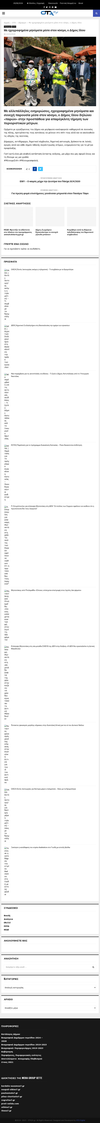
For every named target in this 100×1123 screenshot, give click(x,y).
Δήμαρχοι (8, 26)
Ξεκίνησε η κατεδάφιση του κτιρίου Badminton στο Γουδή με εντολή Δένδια (40, 847)
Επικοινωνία (53, 3)
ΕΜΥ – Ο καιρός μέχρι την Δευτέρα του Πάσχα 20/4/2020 (50, 181)
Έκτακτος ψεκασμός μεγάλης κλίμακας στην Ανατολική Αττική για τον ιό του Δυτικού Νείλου (47, 725)
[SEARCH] (93, 967)
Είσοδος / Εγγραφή (36, 3)
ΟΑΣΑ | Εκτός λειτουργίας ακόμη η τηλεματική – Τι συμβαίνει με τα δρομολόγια (42, 269)
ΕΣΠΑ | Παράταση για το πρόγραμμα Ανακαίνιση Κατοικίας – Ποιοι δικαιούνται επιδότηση (46, 445)
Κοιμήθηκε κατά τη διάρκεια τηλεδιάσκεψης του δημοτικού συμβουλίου (80, 232)
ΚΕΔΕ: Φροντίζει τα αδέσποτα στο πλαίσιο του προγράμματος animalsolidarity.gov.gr (18, 232)
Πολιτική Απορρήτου (68, 3)
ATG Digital (80, 1120)
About (80, 3)
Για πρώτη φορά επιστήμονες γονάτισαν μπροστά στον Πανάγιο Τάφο (50, 194)
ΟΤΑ (13, 26)
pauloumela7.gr (9, 1097)
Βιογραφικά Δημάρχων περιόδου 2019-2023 (24, 1044)
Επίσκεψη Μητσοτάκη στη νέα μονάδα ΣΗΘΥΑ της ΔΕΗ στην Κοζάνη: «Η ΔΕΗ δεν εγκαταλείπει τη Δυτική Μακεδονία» (53, 647)
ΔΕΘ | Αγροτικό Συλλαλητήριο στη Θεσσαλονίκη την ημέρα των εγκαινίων (40, 325)
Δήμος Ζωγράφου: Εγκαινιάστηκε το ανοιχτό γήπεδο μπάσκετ (47, 232)
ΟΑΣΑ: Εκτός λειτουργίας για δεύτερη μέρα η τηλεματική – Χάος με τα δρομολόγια (43, 788)
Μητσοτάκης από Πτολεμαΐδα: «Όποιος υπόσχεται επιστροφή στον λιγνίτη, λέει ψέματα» (46, 590)
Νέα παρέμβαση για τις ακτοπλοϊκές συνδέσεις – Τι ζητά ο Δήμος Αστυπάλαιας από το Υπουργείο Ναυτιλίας (50, 375)
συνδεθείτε (35, 249)
